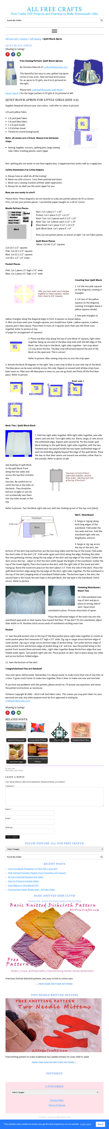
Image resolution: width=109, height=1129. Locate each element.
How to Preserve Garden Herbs (23, 881)
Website (9, 827)
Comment (10, 786)
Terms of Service (56, 1105)
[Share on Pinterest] (7, 54)
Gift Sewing (35, 38)
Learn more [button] (85, 1124)
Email (8, 818)
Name (8, 809)
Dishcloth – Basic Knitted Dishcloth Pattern (54, 901)
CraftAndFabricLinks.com (17, 700)
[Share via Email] (19, 54)
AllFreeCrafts (11, 38)
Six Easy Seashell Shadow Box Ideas (25, 877)
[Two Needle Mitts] (54, 1025)
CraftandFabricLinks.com (55, 67)
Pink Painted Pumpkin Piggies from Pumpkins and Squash (37, 872)
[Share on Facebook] (13, 54)
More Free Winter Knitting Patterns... (54, 1062)
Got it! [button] (100, 1124)
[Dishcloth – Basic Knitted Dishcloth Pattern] (54, 938)
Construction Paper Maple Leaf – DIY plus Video (31, 889)
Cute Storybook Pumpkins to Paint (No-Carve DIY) (33, 868)
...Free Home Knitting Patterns (54, 984)
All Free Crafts (54, 9)
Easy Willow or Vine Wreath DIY (23, 885)
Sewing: (24, 38)
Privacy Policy (57, 1100)
